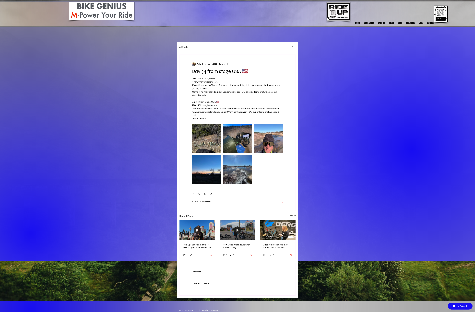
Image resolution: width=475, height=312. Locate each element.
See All (293, 216)
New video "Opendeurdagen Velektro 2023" (236, 246)
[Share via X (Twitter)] (199, 194)
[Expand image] (206, 138)
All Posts (183, 47)
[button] (292, 47)
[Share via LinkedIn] (205, 194)
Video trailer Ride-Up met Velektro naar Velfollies (275, 246)
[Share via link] (211, 194)
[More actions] (281, 64)
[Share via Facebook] (193, 194)
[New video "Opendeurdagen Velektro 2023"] (237, 230)
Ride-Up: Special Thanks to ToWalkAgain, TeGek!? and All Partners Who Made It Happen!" (196, 246)
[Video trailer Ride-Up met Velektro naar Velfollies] (278, 230)
